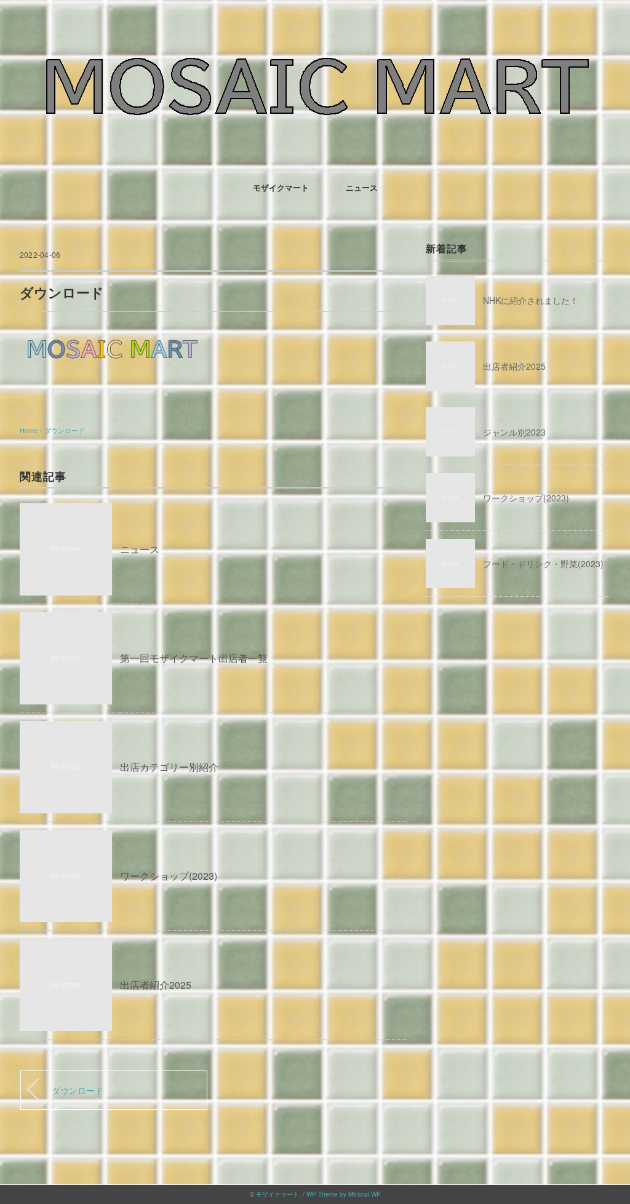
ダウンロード (64, 430)
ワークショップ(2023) (168, 876)
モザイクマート (281, 187)
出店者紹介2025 (155, 985)
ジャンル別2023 (514, 432)
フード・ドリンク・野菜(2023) (543, 563)
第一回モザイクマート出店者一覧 (194, 658)
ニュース (362, 187)
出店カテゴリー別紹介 (169, 767)
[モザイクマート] (315, 46)
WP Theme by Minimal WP (343, 1194)
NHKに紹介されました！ (530, 300)
